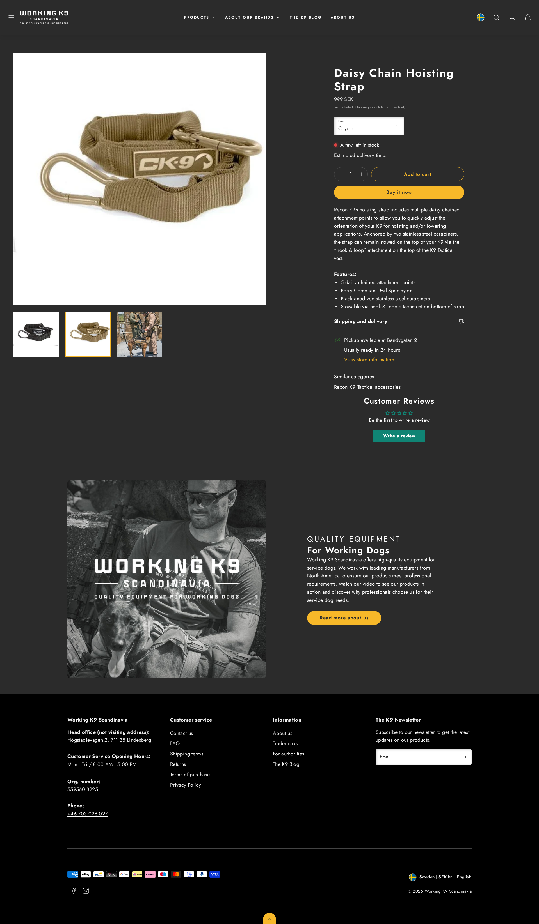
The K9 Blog (306, 17)
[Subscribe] (465, 757)
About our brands (249, 17)
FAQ (175, 743)
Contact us (181, 733)
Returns (178, 764)
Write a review (399, 436)
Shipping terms (186, 753)
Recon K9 (344, 387)
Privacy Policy (185, 785)
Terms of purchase (190, 774)
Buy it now (399, 192)
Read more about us (344, 617)
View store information (369, 359)
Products (196, 17)
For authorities (288, 753)
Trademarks (285, 743)
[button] (11, 17)
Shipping (362, 107)
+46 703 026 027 (87, 813)
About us (343, 17)
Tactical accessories (379, 387)
